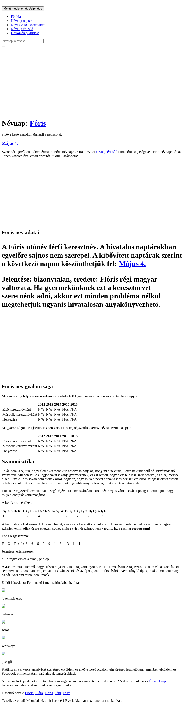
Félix (66, 693)
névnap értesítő (106, 152)
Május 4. (10, 143)
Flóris (49, 693)
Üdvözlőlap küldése (25, 33)
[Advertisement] (92, 82)
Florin (29, 693)
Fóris (38, 123)
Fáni (58, 693)
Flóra (39, 693)
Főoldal (16, 17)
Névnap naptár (21, 21)
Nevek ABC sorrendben (28, 25)
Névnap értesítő (22, 29)
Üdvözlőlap (157, 681)
